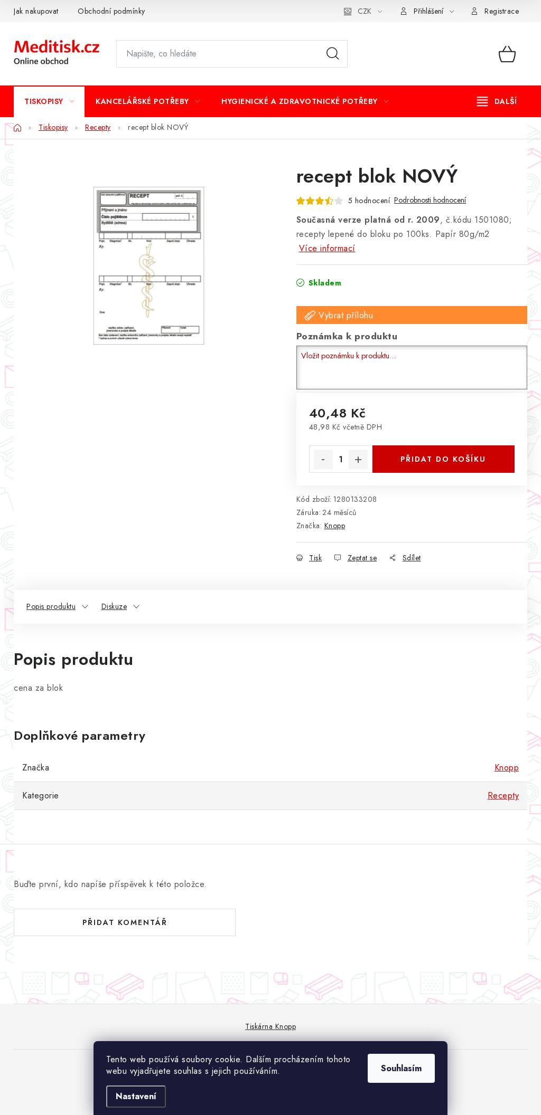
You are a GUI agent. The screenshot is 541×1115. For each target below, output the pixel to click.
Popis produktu (51, 606)
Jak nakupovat (36, 11)
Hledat (333, 54)
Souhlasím (401, 1068)
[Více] (497, 101)
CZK (365, 11)
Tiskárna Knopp (270, 1026)
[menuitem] (49, 101)
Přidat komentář (124, 922)
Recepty (503, 795)
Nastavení (136, 1096)
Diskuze (114, 606)
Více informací (327, 248)
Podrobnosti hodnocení (430, 200)
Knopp (335, 525)
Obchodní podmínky (111, 11)
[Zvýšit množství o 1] (358, 459)
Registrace (501, 11)
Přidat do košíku (443, 459)
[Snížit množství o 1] (323, 459)
